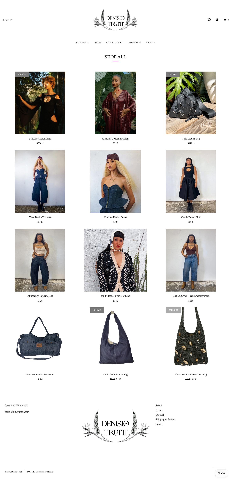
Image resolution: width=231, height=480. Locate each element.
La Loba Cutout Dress (40, 138)
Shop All (160, 414)
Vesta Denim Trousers (40, 217)
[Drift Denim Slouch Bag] (115, 338)
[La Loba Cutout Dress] (40, 103)
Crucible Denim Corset (115, 217)
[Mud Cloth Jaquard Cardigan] (115, 260)
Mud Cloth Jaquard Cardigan (115, 296)
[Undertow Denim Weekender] (40, 338)
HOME (159, 410)
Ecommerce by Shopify (44, 472)
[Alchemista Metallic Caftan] (115, 103)
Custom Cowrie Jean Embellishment (191, 296)
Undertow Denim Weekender (40, 374)
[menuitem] (83, 42)
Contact (159, 424)
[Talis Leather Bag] (191, 103)
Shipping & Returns (165, 419)
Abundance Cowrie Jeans (40, 296)
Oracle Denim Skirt (191, 217)
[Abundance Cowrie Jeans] (40, 260)
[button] (7, 20)
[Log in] (217, 19)
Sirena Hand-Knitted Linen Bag (191, 374)
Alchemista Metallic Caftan (115, 138)
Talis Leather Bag (191, 138)
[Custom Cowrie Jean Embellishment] (191, 260)
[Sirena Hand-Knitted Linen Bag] (191, 338)
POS (29, 472)
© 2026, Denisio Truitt (13, 472)
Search (159, 405)
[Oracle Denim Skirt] (191, 181)
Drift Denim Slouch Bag (115, 374)
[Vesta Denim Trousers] (40, 181)
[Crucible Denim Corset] (115, 181)
